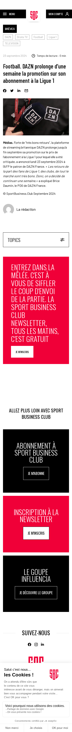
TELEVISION (11, 43)
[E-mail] (26, 90)
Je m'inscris (22, 352)
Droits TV (22, 37)
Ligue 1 (52, 37)
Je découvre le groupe (36, 592)
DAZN (8, 37)
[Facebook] (4, 90)
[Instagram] (36, 644)
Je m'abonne (36, 473)
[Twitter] (12, 90)
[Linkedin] (19, 90)
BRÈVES (10, 28)
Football (38, 37)
